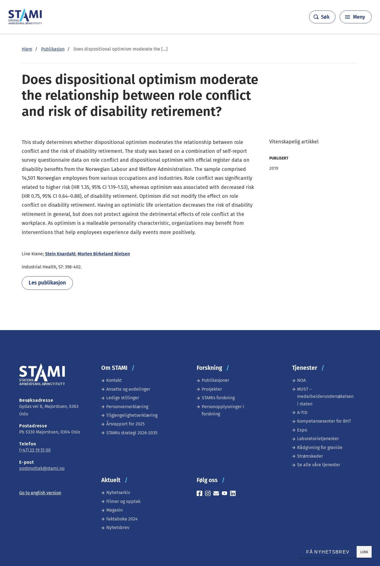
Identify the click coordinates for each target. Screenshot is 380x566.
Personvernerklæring (127, 406)
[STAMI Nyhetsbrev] (217, 494)
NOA (301, 380)
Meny (359, 17)
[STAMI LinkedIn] (234, 494)
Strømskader (310, 456)
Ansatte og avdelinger (128, 389)
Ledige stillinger (122, 397)
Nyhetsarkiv (118, 492)
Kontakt (114, 380)
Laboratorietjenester (318, 438)
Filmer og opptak (123, 501)
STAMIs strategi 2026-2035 (131, 432)
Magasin (114, 510)
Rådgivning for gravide (319, 447)
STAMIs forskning (218, 397)
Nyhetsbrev (117, 527)
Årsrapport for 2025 (125, 424)
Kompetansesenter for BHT (324, 421)
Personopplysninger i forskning (223, 410)
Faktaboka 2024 (122, 519)
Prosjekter (212, 389)
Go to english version (40, 492)
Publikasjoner (215, 380)
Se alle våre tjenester (318, 464)
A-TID (302, 412)
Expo (302, 430)
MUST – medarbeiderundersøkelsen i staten (325, 397)
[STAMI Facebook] (201, 494)
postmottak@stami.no (42, 468)
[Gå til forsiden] (25, 23)
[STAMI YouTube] (226, 494)
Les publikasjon (47, 283)
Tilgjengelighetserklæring (131, 415)
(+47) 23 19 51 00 (35, 450)
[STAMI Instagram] (209, 494)
